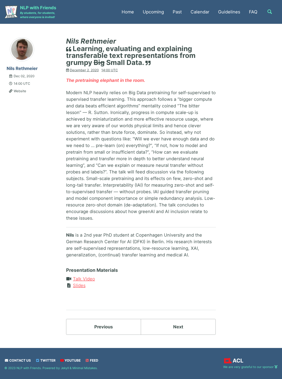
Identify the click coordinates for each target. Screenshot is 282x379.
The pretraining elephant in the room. (105, 80)
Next (178, 326)
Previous (103, 326)
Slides (79, 285)
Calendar (200, 12)
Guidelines (229, 12)
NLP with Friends (38, 12)
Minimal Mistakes (84, 368)
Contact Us (20, 360)
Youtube (72, 360)
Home (128, 12)
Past (177, 12)
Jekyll (65, 368)
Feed (93, 360)
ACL (238, 360)
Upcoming (153, 12)
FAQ (253, 12)
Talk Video (84, 278)
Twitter (48, 360)
